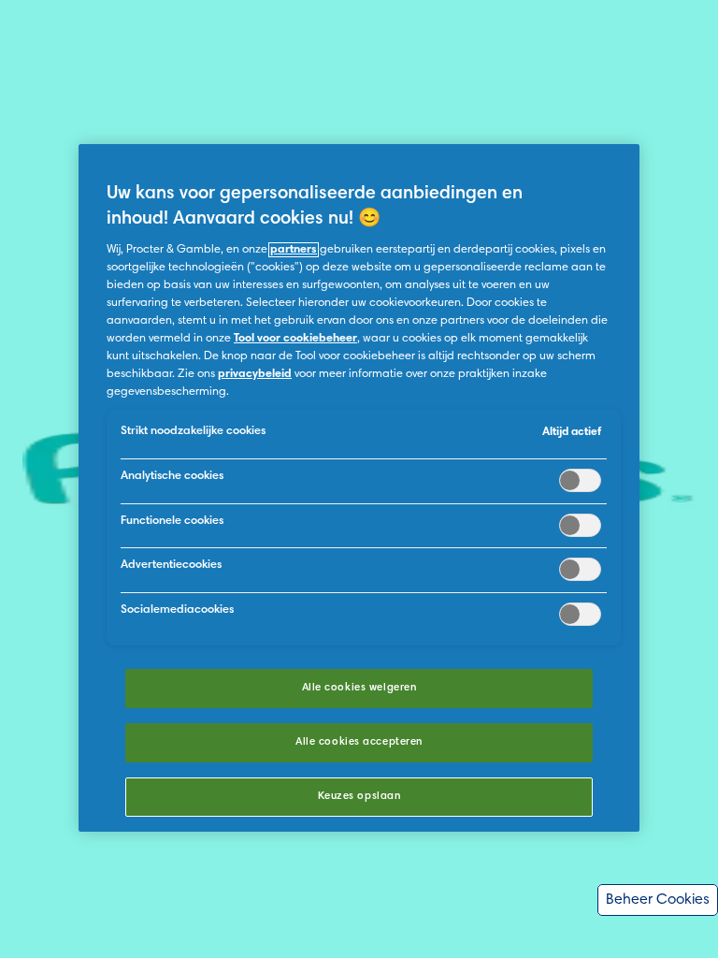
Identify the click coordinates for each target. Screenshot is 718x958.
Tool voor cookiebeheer (295, 338)
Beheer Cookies (658, 900)
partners (293, 249)
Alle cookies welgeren (359, 688)
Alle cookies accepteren (359, 742)
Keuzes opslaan (359, 796)
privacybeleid (255, 374)
